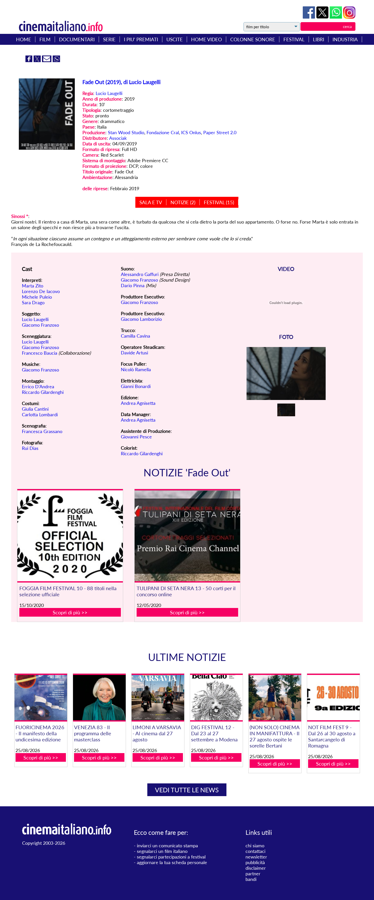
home (23, 39)
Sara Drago (33, 302)
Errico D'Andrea (38, 386)
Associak (118, 138)
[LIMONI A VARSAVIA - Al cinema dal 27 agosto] (158, 698)
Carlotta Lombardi (40, 414)
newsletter (256, 857)
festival (294, 39)
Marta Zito (32, 285)
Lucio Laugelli (109, 93)
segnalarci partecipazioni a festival (171, 857)
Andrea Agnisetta (138, 403)
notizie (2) (182, 202)
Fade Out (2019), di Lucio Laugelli (121, 82)
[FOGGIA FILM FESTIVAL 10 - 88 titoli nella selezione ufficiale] (70, 536)
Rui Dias (30, 448)
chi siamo (255, 845)
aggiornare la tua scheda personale (172, 862)
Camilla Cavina (135, 336)
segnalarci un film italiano (162, 851)
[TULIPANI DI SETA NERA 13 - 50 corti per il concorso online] (187, 536)
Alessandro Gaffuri (140, 274)
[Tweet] (323, 17)
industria (345, 39)
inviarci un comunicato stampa (167, 845)
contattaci (255, 851)
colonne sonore (252, 39)
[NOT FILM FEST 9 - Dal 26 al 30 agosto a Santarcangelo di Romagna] (333, 698)
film (45, 39)
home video (206, 39)
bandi (251, 879)
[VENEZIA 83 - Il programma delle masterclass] (99, 698)
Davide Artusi (134, 352)
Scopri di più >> (70, 612)
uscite (174, 39)
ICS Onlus (191, 132)
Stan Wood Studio (126, 132)
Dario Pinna (133, 285)
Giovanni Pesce (136, 436)
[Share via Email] (47, 60)
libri (318, 39)
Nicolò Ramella (136, 369)
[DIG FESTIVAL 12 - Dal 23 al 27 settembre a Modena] (216, 698)
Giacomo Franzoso (40, 325)
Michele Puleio (37, 297)
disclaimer (256, 868)
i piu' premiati (141, 39)
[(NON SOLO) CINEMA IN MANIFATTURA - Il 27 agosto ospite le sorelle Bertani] (275, 698)
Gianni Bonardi (136, 386)
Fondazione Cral (163, 132)
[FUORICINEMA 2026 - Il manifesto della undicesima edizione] (41, 698)
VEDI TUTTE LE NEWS (187, 790)
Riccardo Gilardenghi (43, 392)
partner (253, 873)
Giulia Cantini (35, 409)
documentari (77, 39)
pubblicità (255, 862)
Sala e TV (150, 202)
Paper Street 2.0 (219, 132)
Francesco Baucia (39, 353)
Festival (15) (219, 202)
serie (109, 39)
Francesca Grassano (42, 431)
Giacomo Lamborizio (141, 319)
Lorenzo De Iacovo (41, 291)
